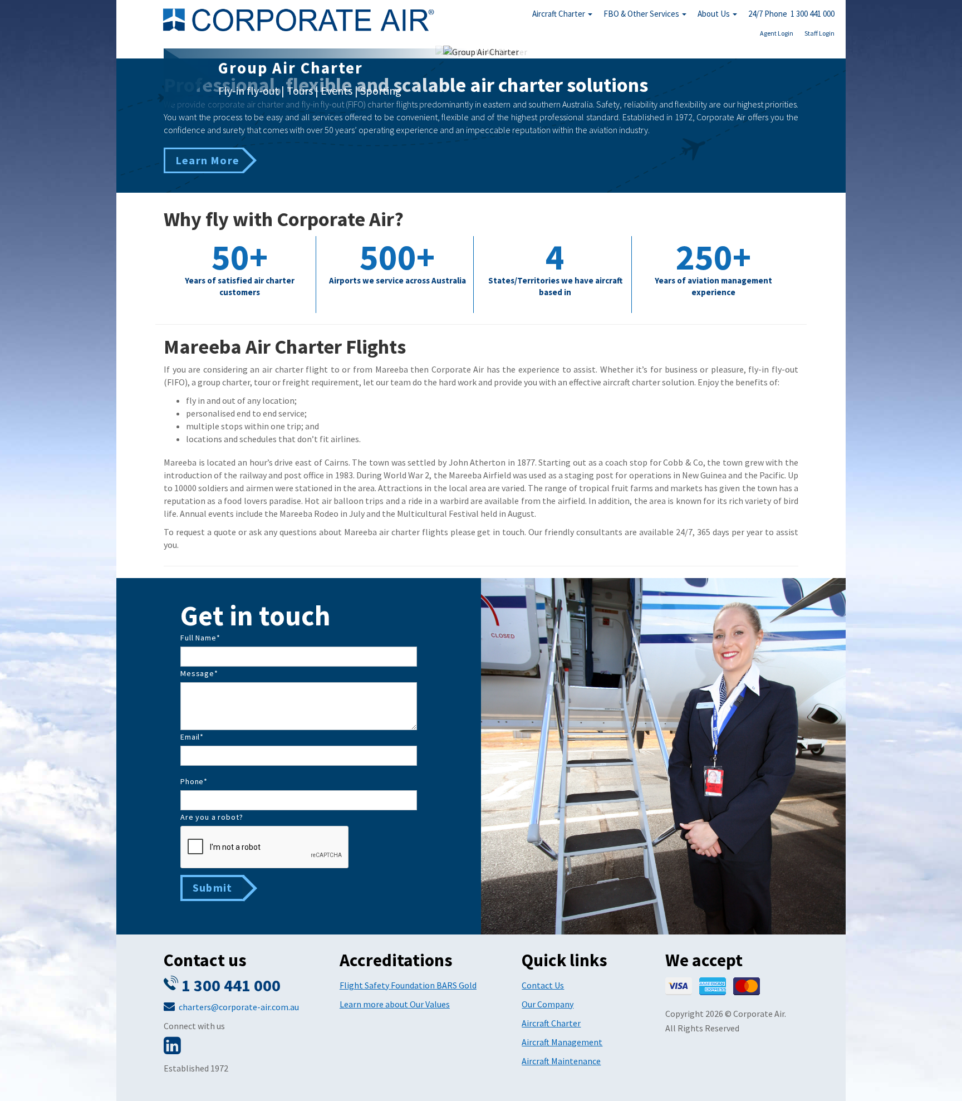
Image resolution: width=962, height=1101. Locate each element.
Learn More (207, 160)
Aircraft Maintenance (561, 1060)
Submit (212, 887)
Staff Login (819, 33)
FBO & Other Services (642, 13)
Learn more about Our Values (395, 1004)
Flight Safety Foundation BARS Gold (408, 985)
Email (192, 737)
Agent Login (776, 33)
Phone (194, 781)
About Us (715, 13)
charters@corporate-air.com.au (239, 1006)
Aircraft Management (562, 1042)
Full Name (200, 638)
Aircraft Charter (559, 13)
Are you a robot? (211, 817)
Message (199, 673)
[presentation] (265, 847)
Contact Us (543, 985)
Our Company (547, 1004)
